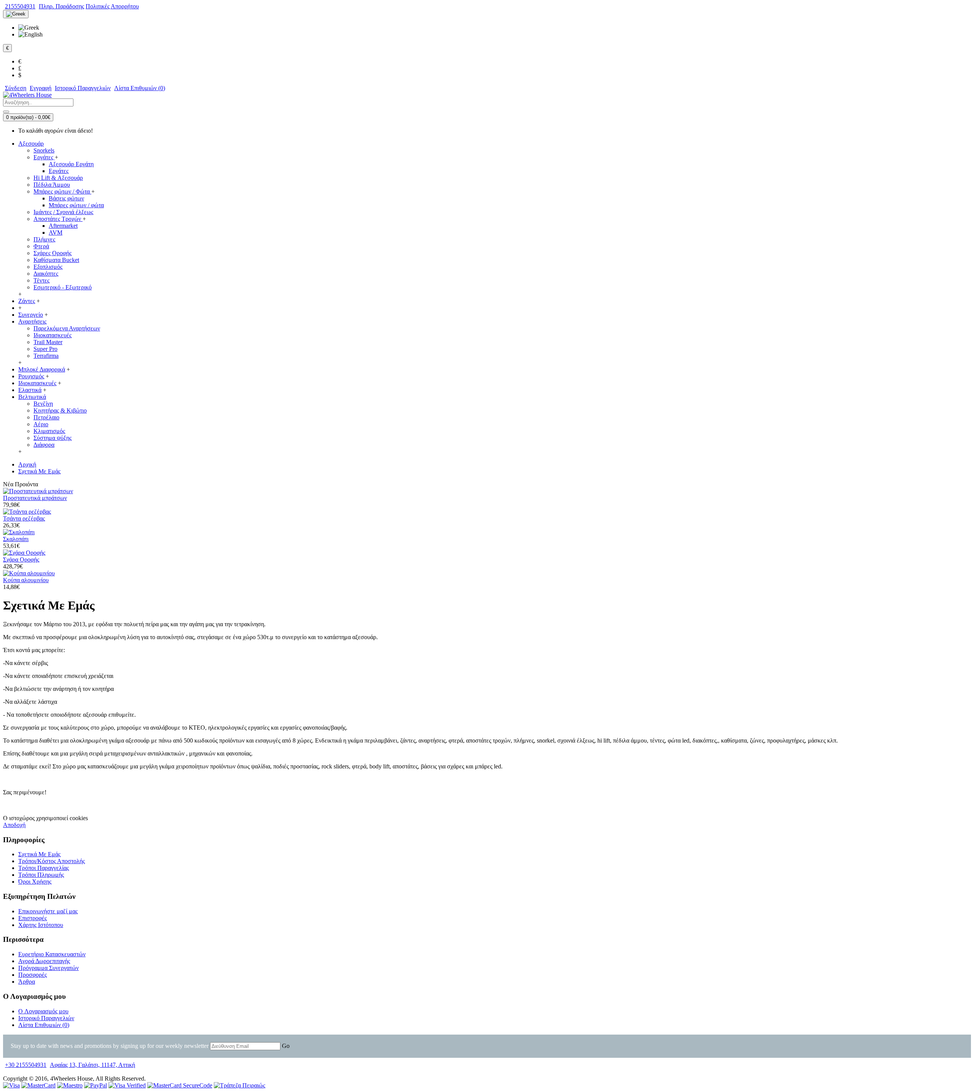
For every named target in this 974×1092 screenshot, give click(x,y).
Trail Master (47, 342)
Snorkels (43, 150)
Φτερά (41, 246)
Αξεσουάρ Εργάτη (71, 164)
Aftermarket (63, 225)
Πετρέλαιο (46, 417)
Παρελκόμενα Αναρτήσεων (66, 328)
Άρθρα (26, 981)
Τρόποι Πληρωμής (41, 874)
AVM (55, 232)
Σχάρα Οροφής (21, 559)
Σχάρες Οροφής (52, 253)
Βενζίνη (43, 403)
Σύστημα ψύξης (52, 438)
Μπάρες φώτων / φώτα (76, 205)
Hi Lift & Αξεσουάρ (58, 178)
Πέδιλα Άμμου (51, 184)
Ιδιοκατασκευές (52, 335)
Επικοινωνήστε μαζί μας (48, 911)
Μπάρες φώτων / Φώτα (62, 191)
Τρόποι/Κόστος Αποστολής (51, 861)
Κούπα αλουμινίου (26, 580)
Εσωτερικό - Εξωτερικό (62, 287)
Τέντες (41, 280)
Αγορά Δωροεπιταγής (44, 961)
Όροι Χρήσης (34, 881)
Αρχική (27, 464)
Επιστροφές (32, 918)
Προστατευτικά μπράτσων (35, 498)
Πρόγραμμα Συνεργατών (48, 968)
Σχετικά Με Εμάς (39, 471)
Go (286, 1046)
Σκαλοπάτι (16, 539)
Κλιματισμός (49, 431)
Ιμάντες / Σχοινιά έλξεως (63, 212)
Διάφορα (43, 444)
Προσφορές (32, 974)
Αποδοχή (14, 825)
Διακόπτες (45, 273)
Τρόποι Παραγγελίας (43, 868)
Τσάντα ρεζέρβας (24, 518)
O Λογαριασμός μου (43, 1011)
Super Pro (45, 349)
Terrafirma (46, 355)
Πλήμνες (44, 239)
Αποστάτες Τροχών (58, 219)
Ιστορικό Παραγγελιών (46, 1018)
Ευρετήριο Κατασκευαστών (52, 954)
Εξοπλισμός (47, 266)
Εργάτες (44, 157)
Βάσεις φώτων (66, 198)
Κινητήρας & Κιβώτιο (60, 410)
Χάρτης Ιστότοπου (40, 925)
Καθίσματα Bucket (56, 260)
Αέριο (40, 424)
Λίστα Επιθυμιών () (43, 1025)
